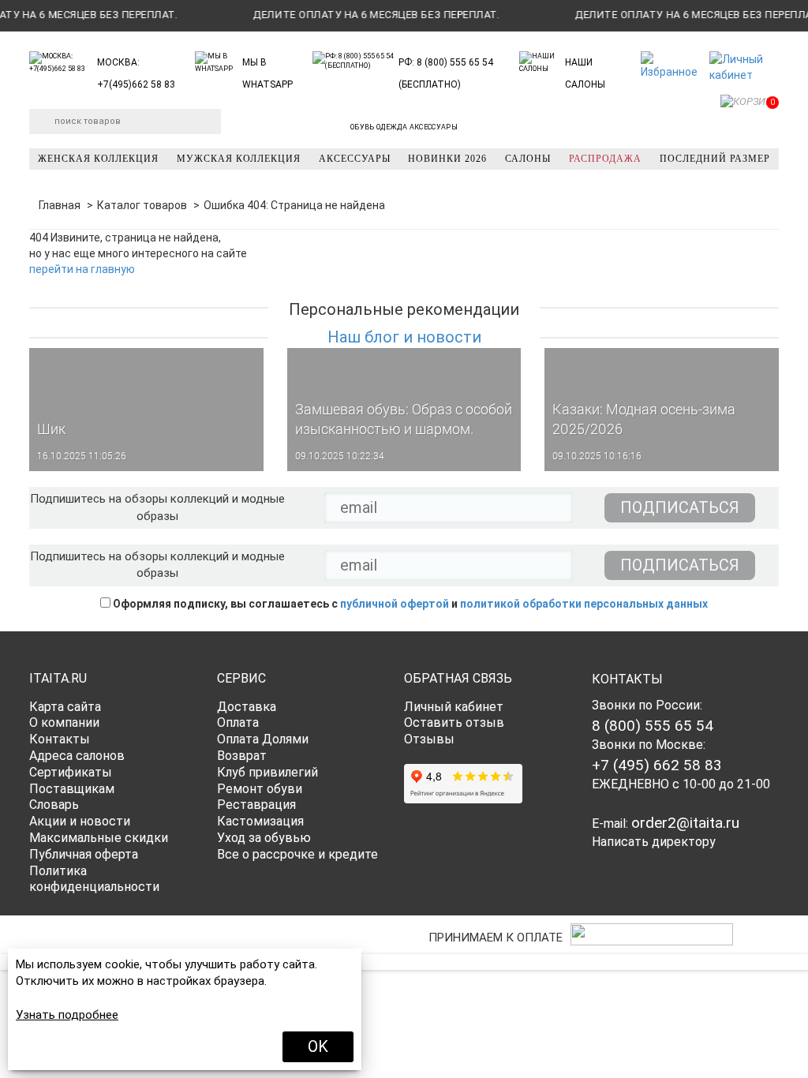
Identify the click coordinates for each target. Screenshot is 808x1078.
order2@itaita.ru (685, 823)
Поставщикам (71, 788)
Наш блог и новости (404, 337)
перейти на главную (82, 269)
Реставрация (256, 804)
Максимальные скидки (98, 837)
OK (318, 1046)
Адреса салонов (77, 755)
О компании (64, 722)
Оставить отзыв (454, 722)
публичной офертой (394, 603)
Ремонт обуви (259, 788)
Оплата (238, 722)
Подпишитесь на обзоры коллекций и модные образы (157, 507)
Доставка (246, 706)
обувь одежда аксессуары (404, 127)
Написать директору (654, 841)
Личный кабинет (453, 706)
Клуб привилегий (267, 772)
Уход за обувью (264, 837)
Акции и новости (79, 821)
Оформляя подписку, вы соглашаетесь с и (409, 603)
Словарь (54, 804)
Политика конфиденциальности (94, 879)
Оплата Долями (263, 739)
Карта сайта (65, 706)
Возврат (242, 755)
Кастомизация (260, 821)
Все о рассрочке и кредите (297, 854)
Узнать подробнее (67, 1015)
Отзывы (429, 739)
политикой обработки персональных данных (584, 603)
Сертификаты (70, 772)
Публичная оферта (83, 854)
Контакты (59, 739)
